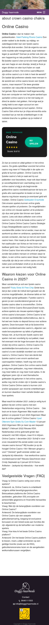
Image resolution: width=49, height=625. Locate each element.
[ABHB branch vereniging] (24, 613)
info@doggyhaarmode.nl (27, 603)
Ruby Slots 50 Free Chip (22, 287)
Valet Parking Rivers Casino (29, 37)
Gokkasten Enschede (34, 199)
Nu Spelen (34, 142)
